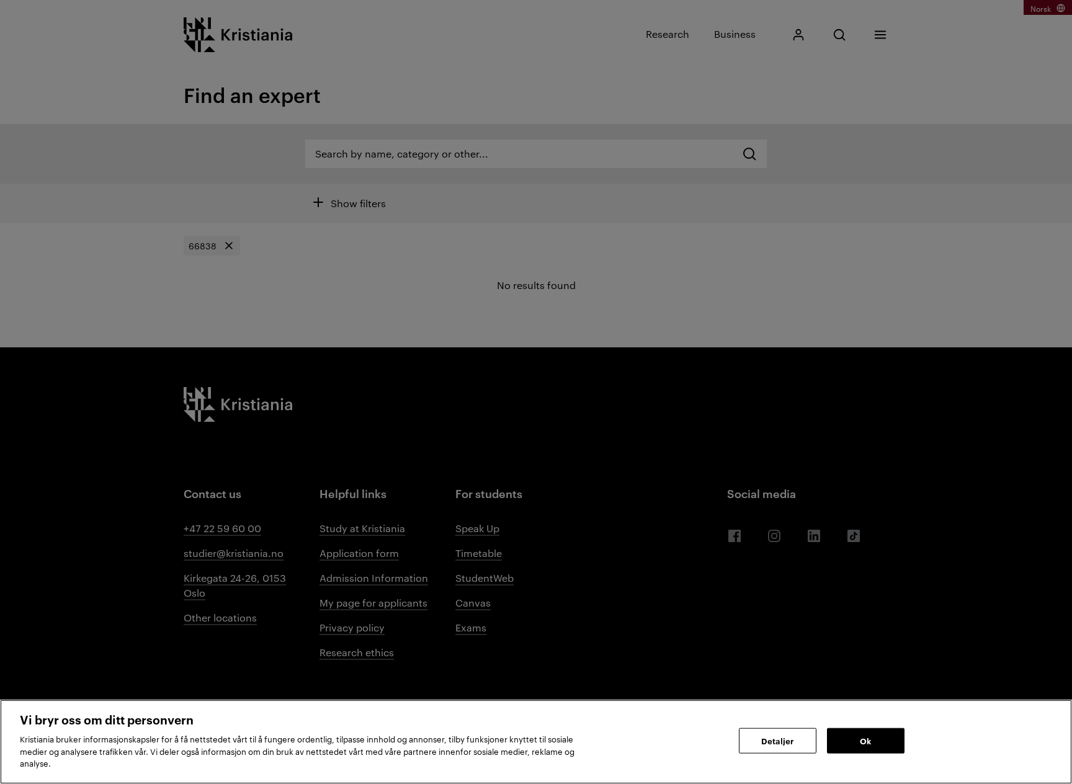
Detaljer (777, 740)
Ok (865, 740)
